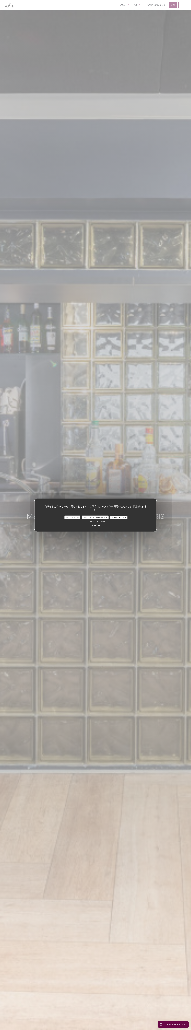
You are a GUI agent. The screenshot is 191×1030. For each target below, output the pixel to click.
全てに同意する (72, 517)
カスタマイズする (119, 517)
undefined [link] (96, 525)
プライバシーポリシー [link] (96, 521)
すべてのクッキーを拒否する (95, 517)
